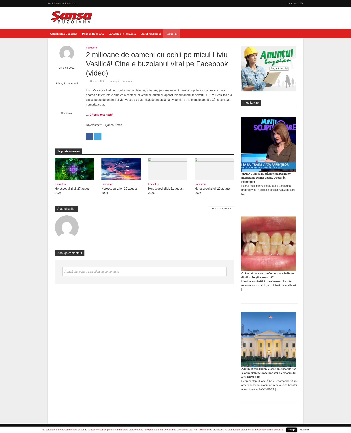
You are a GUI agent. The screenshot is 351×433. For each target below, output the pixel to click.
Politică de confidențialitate (62, 3)
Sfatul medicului (151, 33)
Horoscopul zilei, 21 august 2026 (165, 190)
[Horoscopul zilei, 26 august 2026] (121, 168)
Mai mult (304, 429)
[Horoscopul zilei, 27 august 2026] (74, 168)
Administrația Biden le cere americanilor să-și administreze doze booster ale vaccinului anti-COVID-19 (269, 373)
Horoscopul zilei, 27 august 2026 (72, 190)
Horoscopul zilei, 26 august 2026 (119, 190)
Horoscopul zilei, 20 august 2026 (212, 190)
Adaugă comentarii (67, 83)
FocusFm (171, 33)
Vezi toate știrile (221, 209)
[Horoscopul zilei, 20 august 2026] (214, 168)
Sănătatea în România (122, 33)
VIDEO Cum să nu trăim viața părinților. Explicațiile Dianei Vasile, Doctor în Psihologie (266, 177)
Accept (291, 429)
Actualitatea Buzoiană (63, 33)
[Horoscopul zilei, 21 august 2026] (167, 168)
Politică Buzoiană (93, 33)
